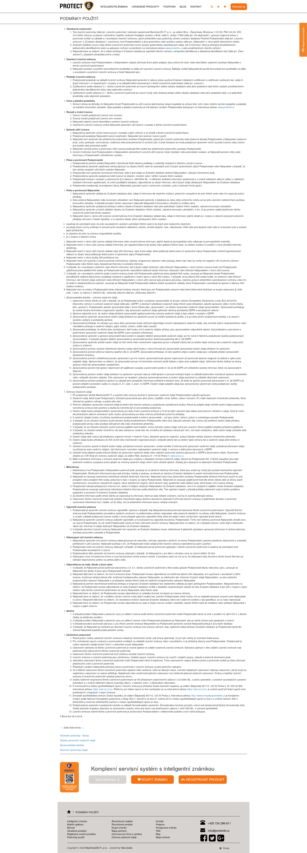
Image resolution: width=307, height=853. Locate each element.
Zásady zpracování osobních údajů (77, 740)
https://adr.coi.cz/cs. (103, 689)
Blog (183, 6)
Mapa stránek (163, 837)
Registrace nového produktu (81, 834)
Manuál (71, 827)
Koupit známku (119, 827)
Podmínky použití (76, 837)
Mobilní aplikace (75, 824)
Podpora (169, 6)
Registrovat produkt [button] (204, 779)
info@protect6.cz (218, 830)
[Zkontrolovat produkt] (212, 6)
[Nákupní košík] (225, 6)
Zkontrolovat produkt (122, 824)
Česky (225, 848)
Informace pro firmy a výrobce (127, 834)
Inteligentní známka (114, 6)
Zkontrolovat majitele (122, 821)
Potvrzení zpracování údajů (74, 749)
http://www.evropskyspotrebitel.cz (208, 695)
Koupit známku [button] (154, 779)
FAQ (158, 830)
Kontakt (195, 6)
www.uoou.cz (177, 455)
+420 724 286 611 (219, 823)
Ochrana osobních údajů (124, 837)
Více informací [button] (106, 779)
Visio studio (126, 847)
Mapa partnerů (119, 830)
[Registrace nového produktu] (218, 6)
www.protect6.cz (173, 48)
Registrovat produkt (303, 38)
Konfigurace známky (166, 827)
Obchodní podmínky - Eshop (74, 735)
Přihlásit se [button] (238, 6)
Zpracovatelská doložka (72, 745)
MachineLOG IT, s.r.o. (97, 847)
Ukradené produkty (145, 6)
